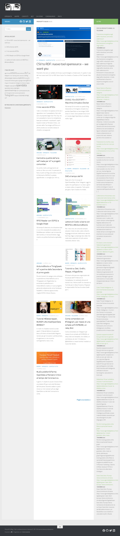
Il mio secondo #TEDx (46, 107)
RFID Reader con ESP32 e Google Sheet (17, 55)
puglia (9, 93)
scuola (16, 93)
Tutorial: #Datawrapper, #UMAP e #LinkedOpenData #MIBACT (49, 322)
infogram (7, 83)
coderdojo (21, 75)
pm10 (6, 93)
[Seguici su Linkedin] (30, 21)
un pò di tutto (50, 60)
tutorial (21, 95)
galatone (17, 80)
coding (26, 75)
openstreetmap (10, 90)
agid (6, 73)
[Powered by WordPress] (11, 532)
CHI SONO (39, 16)
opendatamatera (9, 88)
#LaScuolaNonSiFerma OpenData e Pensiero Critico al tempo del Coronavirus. (49, 375)
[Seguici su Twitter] (27, 21)
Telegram (53, 153)
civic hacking (13, 75)
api (9, 73)
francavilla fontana (10, 80)
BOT (32, 16)
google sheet (22, 80)
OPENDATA (8, 16)
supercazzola (21, 93)
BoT (26, 73)
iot (22, 83)
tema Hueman (26, 532)
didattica (15, 78)
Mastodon (8, 108)
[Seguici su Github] (24, 21)
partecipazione (23, 90)
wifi (6, 98)
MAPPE (17, 16)
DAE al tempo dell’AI (74, 176)
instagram (18, 83)
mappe (7, 86)
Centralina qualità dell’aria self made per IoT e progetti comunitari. (49, 161)
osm (18, 90)
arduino (13, 73)
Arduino (39, 153)
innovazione (12, 83)
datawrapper (9, 78)
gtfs (27, 80)
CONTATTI (25, 16)
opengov (16, 88)
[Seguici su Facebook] (21, 21)
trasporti (16, 95)
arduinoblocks (20, 73)
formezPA (26, 78)
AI (37, 60)
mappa (27, 83)
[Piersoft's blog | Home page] (13, 7)
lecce (24, 83)
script (12, 93)
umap (27, 95)
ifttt (30, 80)
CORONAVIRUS (50, 16)
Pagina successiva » (84, 400)
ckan (18, 75)
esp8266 (21, 78)
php (28, 90)
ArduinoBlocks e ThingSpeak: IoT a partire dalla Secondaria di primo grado (49, 269)
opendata (21, 85)
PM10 (60, 16)
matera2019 (13, 86)
